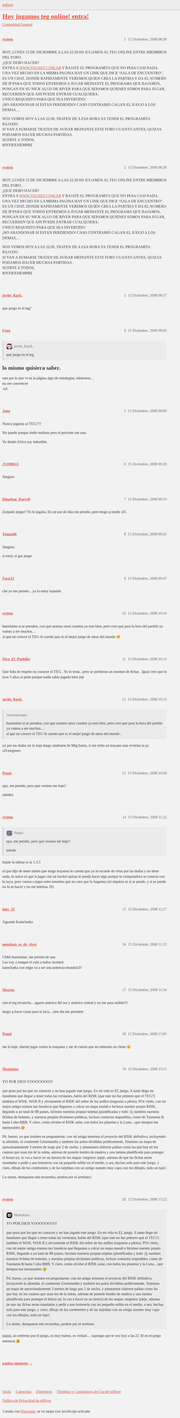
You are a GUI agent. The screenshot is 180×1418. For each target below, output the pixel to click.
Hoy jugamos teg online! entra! (45, 16)
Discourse (28, 1411)
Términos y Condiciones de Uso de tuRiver (89, 1392)
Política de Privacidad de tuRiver (27, 1401)
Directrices (44, 1392)
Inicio (7, 1392)
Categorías (23, 1392)
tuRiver (7, 5)
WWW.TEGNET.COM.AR (40, 68)
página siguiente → (17, 1363)
